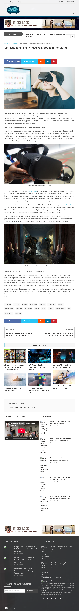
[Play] (7, 438)
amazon (8, 304)
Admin (32, 55)
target (37, 309)
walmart (18, 313)
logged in (19, 407)
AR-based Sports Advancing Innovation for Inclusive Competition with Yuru (14, 367)
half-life (42, 304)
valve (44, 309)
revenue (19, 309)
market (60, 304)
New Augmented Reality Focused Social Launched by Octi (38, 390)
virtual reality (60, 309)
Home (6, 43)
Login (63, 2)
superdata (28, 309)
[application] (21, 430)
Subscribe (31, 591)
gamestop (33, 304)
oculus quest (9, 309)
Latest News (8, 52)
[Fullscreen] (36, 438)
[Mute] (33, 438)
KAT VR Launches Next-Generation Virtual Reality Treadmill (37, 367)
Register (71, 2)
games (24, 304)
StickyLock (46, 608)
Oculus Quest (32, 191)
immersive (51, 304)
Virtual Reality (14, 43)
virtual (51, 309)
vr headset (8, 313)
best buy (16, 304)
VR (69, 309)
